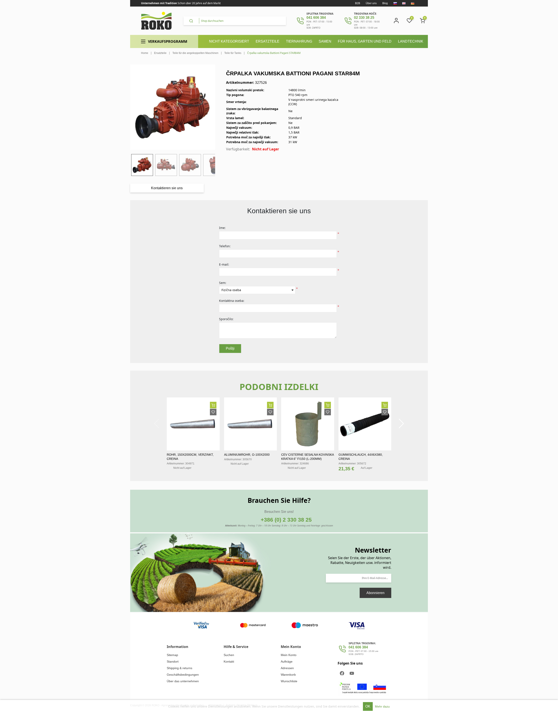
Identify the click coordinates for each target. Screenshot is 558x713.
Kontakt (229, 661)
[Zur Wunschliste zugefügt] (213, 412)
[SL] (395, 3)
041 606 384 (316, 17)
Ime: (222, 228)
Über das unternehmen (183, 681)
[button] (401, 423)
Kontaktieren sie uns (167, 188)
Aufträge (287, 661)
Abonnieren (375, 593)
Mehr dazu (382, 706)
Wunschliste (289, 681)
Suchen (229, 655)
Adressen (287, 668)
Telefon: (225, 246)
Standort (173, 661)
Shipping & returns (179, 668)
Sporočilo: (226, 319)
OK (367, 706)
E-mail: (224, 264)
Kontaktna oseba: (231, 301)
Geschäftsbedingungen (183, 674)
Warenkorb (288, 674)
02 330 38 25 (364, 17)
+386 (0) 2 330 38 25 (286, 519)
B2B (357, 3)
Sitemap (172, 655)
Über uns (371, 3)
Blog (385, 3)
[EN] (404, 3)
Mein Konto (288, 655)
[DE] (412, 3)
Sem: (222, 283)
